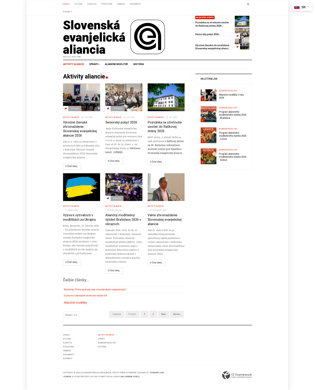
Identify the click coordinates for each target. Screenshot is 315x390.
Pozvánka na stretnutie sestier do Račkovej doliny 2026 (165, 127)
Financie (121, 4)
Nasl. (163, 314)
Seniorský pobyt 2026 (121, 122)
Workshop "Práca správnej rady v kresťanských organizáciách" (95, 289)
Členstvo (91, 4)
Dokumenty (135, 4)
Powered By (237, 375)
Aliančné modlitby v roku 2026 (231, 96)
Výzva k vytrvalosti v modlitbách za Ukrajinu (79, 217)
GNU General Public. (130, 376)
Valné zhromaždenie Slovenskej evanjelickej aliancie (165, 219)
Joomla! (67, 376)
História (138, 64)
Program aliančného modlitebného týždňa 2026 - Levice (232, 136)
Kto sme (78, 4)
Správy (93, 64)
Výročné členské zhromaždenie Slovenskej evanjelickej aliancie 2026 (80, 129)
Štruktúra (106, 4)
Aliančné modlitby (116, 64)
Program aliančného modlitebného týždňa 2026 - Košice (232, 157)
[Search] (248, 4)
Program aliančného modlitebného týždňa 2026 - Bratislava (232, 115)
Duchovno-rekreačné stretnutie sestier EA (85, 295)
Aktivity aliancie (73, 64)
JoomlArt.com (156, 372)
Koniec (176, 314)
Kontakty (67, 11)
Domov (66, 4)
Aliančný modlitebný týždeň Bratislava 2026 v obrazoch (123, 219)
